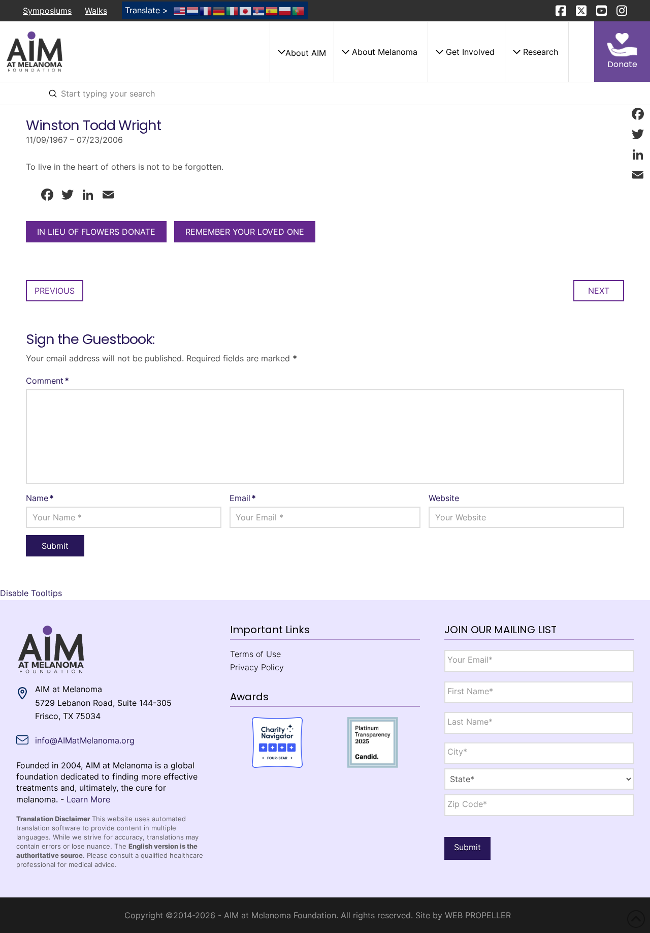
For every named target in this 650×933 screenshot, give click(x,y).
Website (444, 498)
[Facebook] (638, 114)
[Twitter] (638, 134)
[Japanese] (245, 10)
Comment (47, 381)
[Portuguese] (298, 10)
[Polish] (285, 10)
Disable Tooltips (31, 593)
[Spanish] (272, 10)
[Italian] (232, 10)
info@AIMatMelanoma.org (85, 740)
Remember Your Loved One (244, 232)
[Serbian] (259, 10)
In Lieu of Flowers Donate (96, 232)
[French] (206, 10)
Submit (467, 847)
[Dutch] (193, 10)
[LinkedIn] (638, 154)
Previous (55, 291)
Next (598, 291)
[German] (219, 10)
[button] (302, 52)
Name (40, 498)
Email (243, 498)
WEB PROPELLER (478, 915)
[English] (179, 10)
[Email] (638, 175)
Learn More (88, 799)
